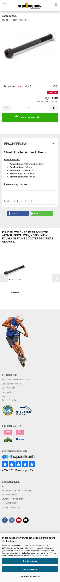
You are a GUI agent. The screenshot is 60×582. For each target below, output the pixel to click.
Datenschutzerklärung (39, 555)
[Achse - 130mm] (30, 42)
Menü (4, 4)
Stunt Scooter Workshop (12, 499)
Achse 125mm (15, 279)
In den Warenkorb (30, 117)
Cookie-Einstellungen (11, 400)
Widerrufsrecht (8, 388)
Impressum (7, 396)
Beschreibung (15, 144)
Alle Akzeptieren (30, 561)
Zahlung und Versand (11, 384)
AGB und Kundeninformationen (15, 380)
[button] (6, 108)
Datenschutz (7, 392)
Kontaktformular (9, 503)
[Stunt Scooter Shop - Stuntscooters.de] (30, 5)
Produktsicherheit (20, 201)
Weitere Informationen (30, 576)
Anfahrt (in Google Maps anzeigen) (17, 491)
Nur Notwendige (30, 569)
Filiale (4, 486)
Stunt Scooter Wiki (10, 495)
